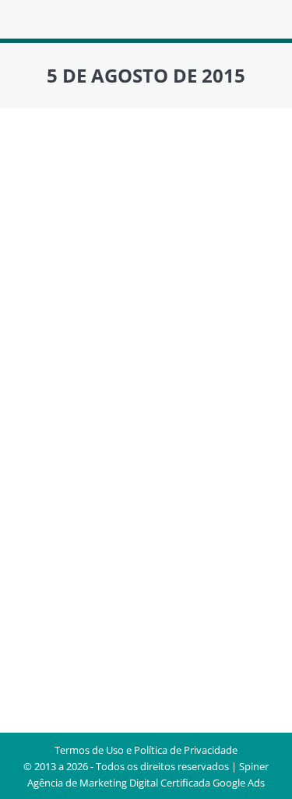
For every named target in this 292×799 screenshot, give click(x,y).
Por (99, 427)
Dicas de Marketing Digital (94, 409)
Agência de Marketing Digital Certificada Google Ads (146, 783)
